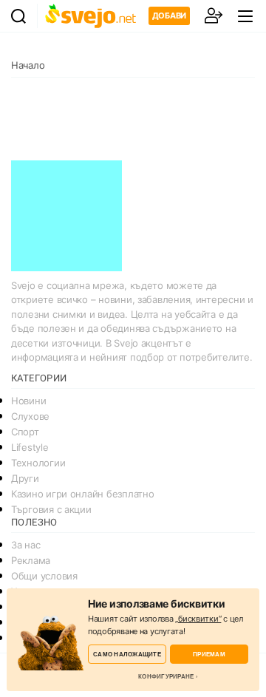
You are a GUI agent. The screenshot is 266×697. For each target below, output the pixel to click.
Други (25, 478)
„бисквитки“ (198, 618)
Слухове (30, 416)
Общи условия (44, 576)
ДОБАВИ (169, 15)
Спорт (25, 432)
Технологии (38, 463)
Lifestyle (30, 447)
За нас (25, 545)
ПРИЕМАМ (209, 654)
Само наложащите (127, 654)
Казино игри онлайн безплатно (82, 494)
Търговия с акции (51, 509)
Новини (28, 401)
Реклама (30, 560)
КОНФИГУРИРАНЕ (166, 676)
